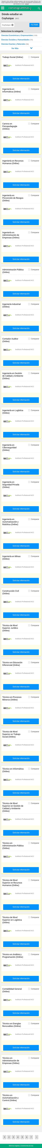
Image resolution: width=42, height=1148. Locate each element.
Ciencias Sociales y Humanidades (15, 40)
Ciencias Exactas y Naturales (13, 44)
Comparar (35, 57)
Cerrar (27, 4)
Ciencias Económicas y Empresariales (17, 35)
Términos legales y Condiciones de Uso (21, 1146)
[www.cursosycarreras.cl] (21, 8)
